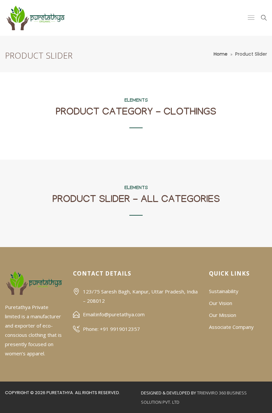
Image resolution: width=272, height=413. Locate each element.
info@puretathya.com (120, 314)
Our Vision (220, 303)
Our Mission (222, 315)
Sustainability (223, 291)
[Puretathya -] (35, 17)
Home (221, 54)
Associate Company (231, 327)
